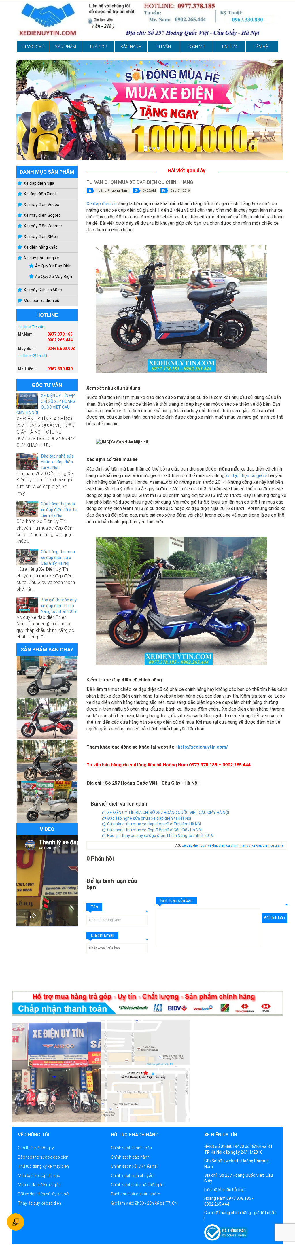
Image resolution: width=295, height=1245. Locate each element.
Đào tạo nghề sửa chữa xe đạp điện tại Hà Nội (57, 462)
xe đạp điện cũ (193, 845)
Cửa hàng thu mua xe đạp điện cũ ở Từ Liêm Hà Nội (59, 510)
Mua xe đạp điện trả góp (39, 1184)
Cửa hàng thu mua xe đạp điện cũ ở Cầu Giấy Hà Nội (58, 557)
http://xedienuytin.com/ (203, 747)
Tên (94, 907)
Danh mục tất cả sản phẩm (135, 1194)
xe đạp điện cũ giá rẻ (246, 475)
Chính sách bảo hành (130, 1157)
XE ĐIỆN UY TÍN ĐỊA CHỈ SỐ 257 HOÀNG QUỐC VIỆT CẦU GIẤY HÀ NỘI (167, 812)
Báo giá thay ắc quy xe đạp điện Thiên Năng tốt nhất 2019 (59, 606)
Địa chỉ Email (102, 935)
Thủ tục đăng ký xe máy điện (43, 1166)
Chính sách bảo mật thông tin (137, 1184)
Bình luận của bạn (176, 900)
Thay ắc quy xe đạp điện (39, 1203)
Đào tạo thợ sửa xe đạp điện (43, 1157)
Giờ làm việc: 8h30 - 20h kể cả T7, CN (144, 1203)
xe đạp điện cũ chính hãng (228, 845)
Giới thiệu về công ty (36, 1148)
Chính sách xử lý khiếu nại (134, 1166)
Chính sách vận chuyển (132, 1175)
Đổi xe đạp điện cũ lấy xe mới (43, 1194)
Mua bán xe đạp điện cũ (39, 1175)
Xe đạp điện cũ (101, 203)
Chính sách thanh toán (131, 1148)
